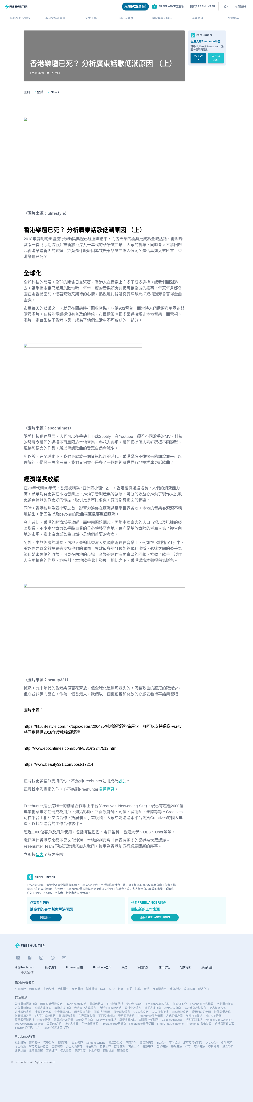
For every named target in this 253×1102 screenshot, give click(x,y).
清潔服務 (119, 1046)
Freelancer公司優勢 (113, 1023)
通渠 (129, 988)
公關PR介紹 (54, 1023)
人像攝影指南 (23, 1007)
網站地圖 (206, 967)
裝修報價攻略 (222, 1011)
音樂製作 (48, 1042)
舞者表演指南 (172, 1007)
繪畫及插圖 (147, 1042)
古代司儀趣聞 (174, 1015)
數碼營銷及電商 (55, 18)
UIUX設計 (212, 1042)
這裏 (39, 854)
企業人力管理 (74, 1046)
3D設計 (161, 1042)
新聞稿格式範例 (149, 1019)
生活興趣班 (36, 1050)
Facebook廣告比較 (201, 1003)
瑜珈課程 (189, 988)
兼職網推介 (180, 1003)
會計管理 (226, 1042)
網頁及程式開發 (193, 1042)
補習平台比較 (43, 1011)
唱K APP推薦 (214, 1015)
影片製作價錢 (115, 1003)
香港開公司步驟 (201, 1011)
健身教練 (175, 988)
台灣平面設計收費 (110, 1007)
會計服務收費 (23, 1011)
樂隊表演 (176, 1046)
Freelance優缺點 (75, 1003)
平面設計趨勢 (106, 1015)
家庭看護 (80, 1050)
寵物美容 (122, 1050)
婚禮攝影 (91, 988)
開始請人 (46, 917)
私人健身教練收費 (195, 1007)
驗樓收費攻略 (127, 1019)
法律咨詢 (91, 1046)
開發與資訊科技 (162, 18)
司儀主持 (133, 1046)
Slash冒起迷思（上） (28, 1027)
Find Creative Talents (170, 1023)
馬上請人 (198, 58)
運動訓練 (20, 1050)
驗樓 (146, 988)
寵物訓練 (108, 1050)
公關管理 (57, 1046)
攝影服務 (20, 1042)
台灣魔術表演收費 (85, 1007)
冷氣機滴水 (159, 988)
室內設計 (48, 988)
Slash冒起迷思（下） (57, 1027)
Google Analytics (172, 1019)
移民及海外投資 (38, 1046)
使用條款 (164, 967)
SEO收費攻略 (180, 1011)
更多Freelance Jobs (155, 917)
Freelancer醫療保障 (141, 1023)
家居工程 (105, 1046)
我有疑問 (185, 967)
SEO (112, 988)
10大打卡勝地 (159, 1011)
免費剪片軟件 (134, 1003)
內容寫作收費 (86, 1015)
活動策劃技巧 (194, 1019)
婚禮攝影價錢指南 (26, 1003)
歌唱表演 (162, 1046)
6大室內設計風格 (45, 1015)
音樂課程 (51, 1050)
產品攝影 (77, 988)
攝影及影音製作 (20, 18)
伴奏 (188, 1046)
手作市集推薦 (90, 1023)
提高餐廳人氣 (217, 1007)
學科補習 (213, 1046)
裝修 (138, 988)
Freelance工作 (102, 967)
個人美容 (65, 1050)
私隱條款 (142, 967)
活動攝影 (63, 988)
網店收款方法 (82, 1011)
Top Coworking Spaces (29, 1023)
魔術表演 (199, 1046)
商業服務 (197, 18)
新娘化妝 (203, 988)
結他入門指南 (84, 1019)
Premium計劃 (74, 967)
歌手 (122, 781)
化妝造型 (94, 1050)
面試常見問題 (102, 1011)
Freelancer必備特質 (199, 1023)
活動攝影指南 (225, 1003)
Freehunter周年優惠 (150, 1015)
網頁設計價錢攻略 (51, 1003)
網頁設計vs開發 (63, 1019)
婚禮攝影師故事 (224, 1023)
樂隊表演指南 (43, 1007)
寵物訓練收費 (122, 1011)
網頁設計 (34, 988)
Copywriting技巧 (106, 1019)
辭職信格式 (96, 1003)
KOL (103, 988)
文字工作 (91, 18)
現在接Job (215, 58)
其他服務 (233, 18)
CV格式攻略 (140, 1011)
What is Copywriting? (218, 1019)
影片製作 (34, 1042)
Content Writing (95, 1042)
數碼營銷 (63, 1042)
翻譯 (120, 988)
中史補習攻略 (62, 1011)
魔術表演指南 (62, 1007)
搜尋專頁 (106, 789)
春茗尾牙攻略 (126, 1015)
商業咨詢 (20, 1046)
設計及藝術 (126, 18)
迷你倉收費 (71, 1023)
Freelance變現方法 (158, 1003)
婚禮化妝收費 (133, 1007)
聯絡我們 (50, 967)
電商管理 (77, 1042)
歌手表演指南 (152, 1007)
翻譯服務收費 (67, 1015)
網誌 (124, 967)
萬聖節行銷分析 (24, 1019)
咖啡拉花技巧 (194, 1015)
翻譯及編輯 (115, 1042)
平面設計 (20, 988)
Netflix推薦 (44, 1019)
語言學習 (227, 1046)
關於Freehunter (24, 967)
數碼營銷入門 (23, 1015)
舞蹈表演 (148, 1046)
